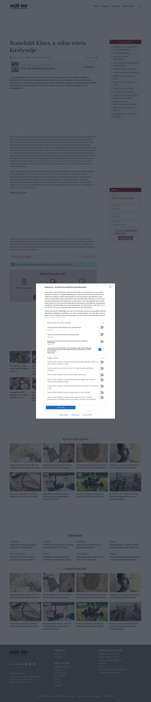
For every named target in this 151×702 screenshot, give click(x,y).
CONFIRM (61, 407)
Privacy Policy (87, 415)
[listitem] (75, 323)
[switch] (101, 327)
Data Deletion (63, 415)
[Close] (111, 287)
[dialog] (75, 351)
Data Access (75, 415)
